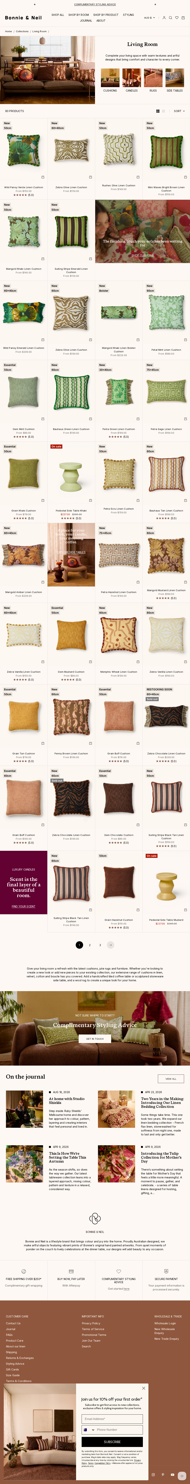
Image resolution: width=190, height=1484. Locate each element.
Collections (22, 31)
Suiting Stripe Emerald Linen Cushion (71, 271)
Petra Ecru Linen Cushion (119, 509)
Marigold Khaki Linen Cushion (23, 269)
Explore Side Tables (71, 552)
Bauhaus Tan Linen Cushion (166, 511)
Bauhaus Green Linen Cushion (71, 429)
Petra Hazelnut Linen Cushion (118, 592)
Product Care (14, 1340)
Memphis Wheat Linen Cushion (118, 672)
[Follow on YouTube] (172, 1475)
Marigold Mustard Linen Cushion (166, 590)
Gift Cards (12, 1369)
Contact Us (13, 1323)
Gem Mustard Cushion (71, 672)
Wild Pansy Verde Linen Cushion (23, 187)
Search (86, 1346)
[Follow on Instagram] (153, 1475)
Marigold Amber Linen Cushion (23, 592)
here (127, 1288)
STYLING (128, 14)
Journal (10, 1329)
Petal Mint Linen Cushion (166, 350)
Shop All (58, 14)
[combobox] (88, 1429)
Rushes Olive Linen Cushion (118, 185)
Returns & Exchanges (20, 1358)
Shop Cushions (142, 255)
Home (8, 31)
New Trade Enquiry (166, 1338)
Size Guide (13, 1375)
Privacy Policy (91, 1323)
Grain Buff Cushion (118, 754)
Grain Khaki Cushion (24, 511)
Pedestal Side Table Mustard (166, 920)
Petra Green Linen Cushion (119, 429)
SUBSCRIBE (112, 1442)
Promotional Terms (94, 1335)
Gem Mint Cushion (24, 429)
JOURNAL (86, 20)
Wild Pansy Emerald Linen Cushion (23, 348)
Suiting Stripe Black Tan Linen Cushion (166, 837)
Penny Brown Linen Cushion (71, 754)
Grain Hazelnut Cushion (119, 920)
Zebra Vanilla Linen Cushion (23, 672)
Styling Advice (15, 1363)
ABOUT (101, 20)
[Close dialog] (143, 1388)
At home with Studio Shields (95, 4)
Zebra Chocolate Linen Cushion (166, 754)
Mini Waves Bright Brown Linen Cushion (166, 189)
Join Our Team (91, 1340)
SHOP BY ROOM (78, 14)
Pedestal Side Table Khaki (71, 511)
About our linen (15, 1346)
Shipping (11, 1352)
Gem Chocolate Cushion (118, 835)
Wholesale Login (165, 1323)
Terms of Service (93, 1329)
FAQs (9, 1335)
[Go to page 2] (110, 945)
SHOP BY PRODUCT (106, 14)
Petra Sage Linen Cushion (166, 429)
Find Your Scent (23, 906)
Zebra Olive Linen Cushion (71, 187)
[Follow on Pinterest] (163, 1475)
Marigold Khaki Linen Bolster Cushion (119, 350)
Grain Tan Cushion (23, 754)
